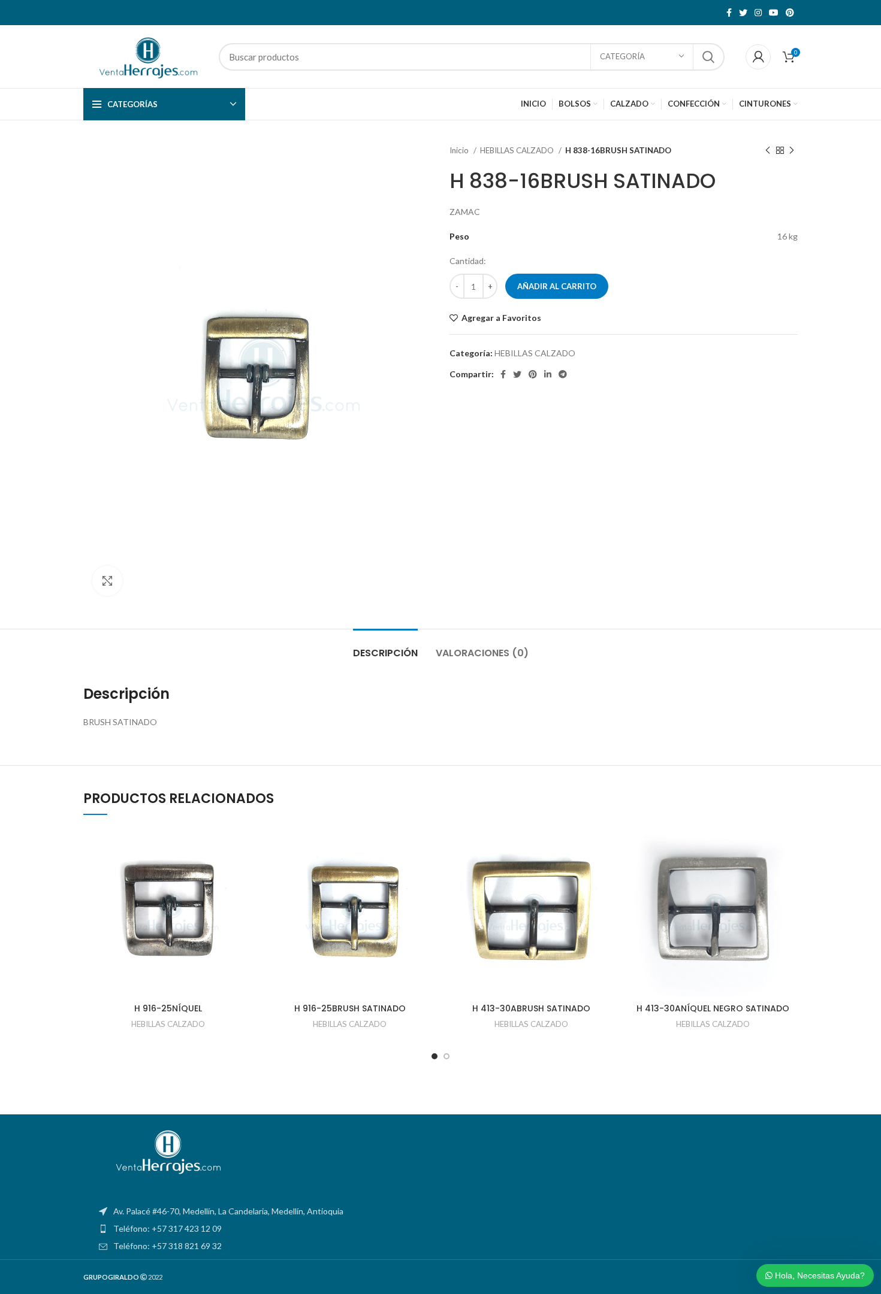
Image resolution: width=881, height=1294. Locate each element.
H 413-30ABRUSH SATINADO (531, 1008)
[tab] (385, 647)
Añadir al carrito (556, 286)
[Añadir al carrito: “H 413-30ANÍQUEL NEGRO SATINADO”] (789, 873)
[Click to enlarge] (107, 581)
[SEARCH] (708, 57)
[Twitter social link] (743, 12)
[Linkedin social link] (548, 374)
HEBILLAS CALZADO (518, 150)
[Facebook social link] (729, 12)
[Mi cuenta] (758, 57)
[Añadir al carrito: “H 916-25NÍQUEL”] (244, 873)
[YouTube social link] (773, 12)
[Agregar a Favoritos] (244, 847)
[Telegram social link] (563, 374)
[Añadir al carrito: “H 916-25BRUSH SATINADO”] (426, 873)
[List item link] (440, 1228)
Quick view (244, 900)
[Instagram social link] (758, 12)
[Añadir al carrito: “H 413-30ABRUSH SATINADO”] (607, 873)
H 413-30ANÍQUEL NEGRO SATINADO (712, 1008)
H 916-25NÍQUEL (168, 1008)
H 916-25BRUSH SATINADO (350, 1008)
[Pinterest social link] (790, 12)
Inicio (459, 150)
